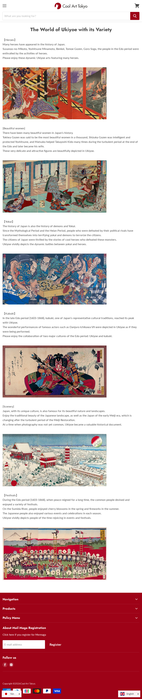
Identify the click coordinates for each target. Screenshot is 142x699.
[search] (134, 16)
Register (55, 644)
